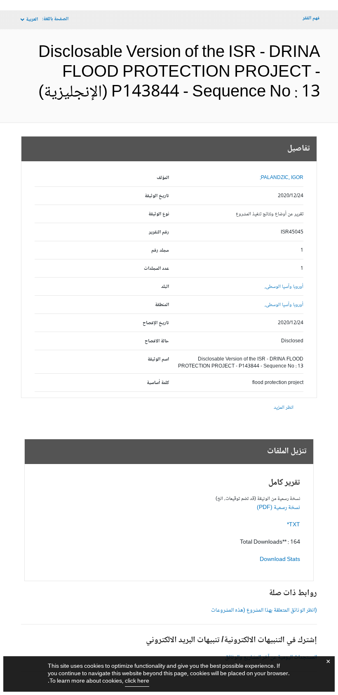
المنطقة (162, 305)
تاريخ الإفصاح (156, 323)
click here (137, 681)
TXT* (293, 525)
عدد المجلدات (156, 268)
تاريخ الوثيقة (157, 196)
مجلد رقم (160, 250)
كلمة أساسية (158, 382)
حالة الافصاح (157, 341)
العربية (32, 19)
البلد (165, 286)
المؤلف (163, 177)
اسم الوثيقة (158, 359)
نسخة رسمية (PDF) (278, 508)
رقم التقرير (159, 232)
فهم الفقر (311, 18)
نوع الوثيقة (158, 214)
